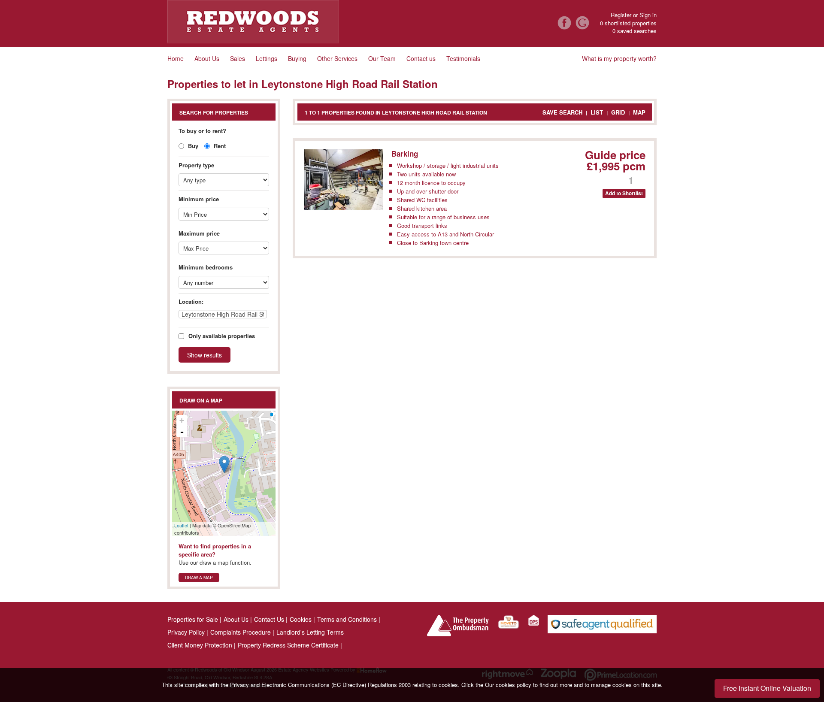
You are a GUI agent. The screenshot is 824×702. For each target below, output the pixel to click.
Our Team (382, 58)
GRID (618, 112)
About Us (206, 58)
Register (621, 15)
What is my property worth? (619, 58)
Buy (192, 146)
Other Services (337, 58)
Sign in (648, 15)
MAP (639, 112)
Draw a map (199, 578)
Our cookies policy (509, 685)
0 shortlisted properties (628, 23)
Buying (297, 58)
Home (175, 58)
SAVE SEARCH (562, 112)
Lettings (266, 58)
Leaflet (181, 525)
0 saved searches (634, 31)
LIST (597, 112)
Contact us (421, 58)
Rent (219, 146)
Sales (237, 58)
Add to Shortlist (624, 193)
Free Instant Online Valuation (767, 688)
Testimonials (463, 58)
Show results (204, 355)
